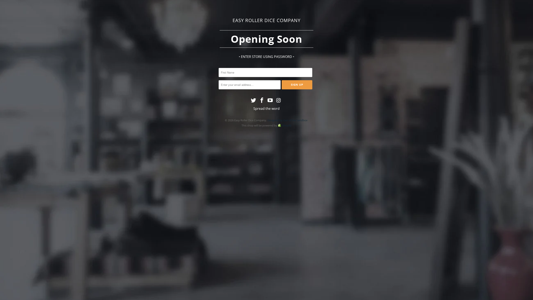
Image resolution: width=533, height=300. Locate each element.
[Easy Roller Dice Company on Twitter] (253, 100)
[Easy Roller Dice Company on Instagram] (278, 100)
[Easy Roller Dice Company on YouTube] (270, 100)
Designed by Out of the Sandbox (287, 120)
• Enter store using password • (266, 56)
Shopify (286, 125)
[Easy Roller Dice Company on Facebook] (261, 100)
